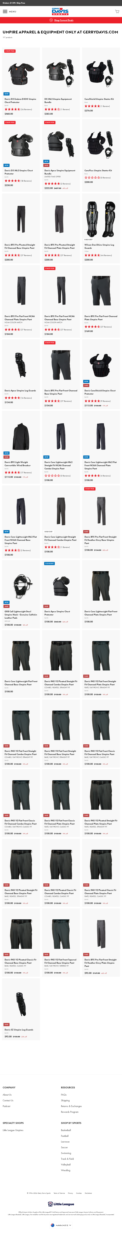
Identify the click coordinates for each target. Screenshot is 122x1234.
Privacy (70, 1193)
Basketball (66, 1130)
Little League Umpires (13, 1130)
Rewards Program (69, 1112)
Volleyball (66, 1164)
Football (64, 1136)
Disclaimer (88, 1193)
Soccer (64, 1147)
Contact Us (8, 1100)
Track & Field (67, 1158)
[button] (101, 178)
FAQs (64, 1094)
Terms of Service (59, 1193)
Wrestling (65, 1170)
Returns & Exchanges (71, 1106)
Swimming (66, 1153)
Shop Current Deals (63, 20)
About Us (7, 1094)
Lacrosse (65, 1141)
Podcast (6, 1106)
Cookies (79, 1193)
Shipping (65, 1100)
